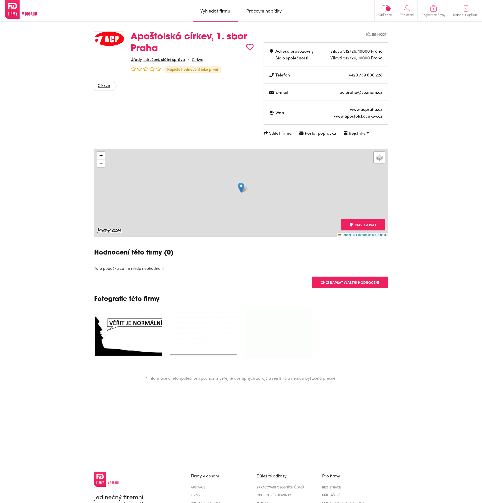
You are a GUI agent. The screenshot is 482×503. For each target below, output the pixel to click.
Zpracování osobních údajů (280, 487)
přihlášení (331, 494)
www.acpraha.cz (366, 109)
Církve (197, 59)
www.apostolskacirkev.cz (358, 116)
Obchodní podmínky (274, 494)
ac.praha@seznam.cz (361, 92)
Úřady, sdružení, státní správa (158, 59)
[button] (241, 188)
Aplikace (198, 487)
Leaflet (346, 234)
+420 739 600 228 (366, 75)
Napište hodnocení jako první (192, 69)
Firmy (196, 494)
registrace (331, 487)
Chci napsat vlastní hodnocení (350, 282)
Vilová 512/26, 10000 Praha (356, 51)
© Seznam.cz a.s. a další (370, 234)
